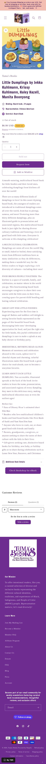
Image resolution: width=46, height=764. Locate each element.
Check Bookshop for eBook (23, 470)
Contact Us (9, 653)
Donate (8, 659)
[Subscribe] (38, 707)
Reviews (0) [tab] (12, 502)
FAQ (7, 665)
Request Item (22, 164)
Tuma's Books (12, 748)
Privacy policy (11, 752)
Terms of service (23, 752)
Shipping (5, 129)
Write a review (23, 522)
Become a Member (13, 629)
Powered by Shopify (25, 748)
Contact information (16, 756)
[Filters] (4, 509)
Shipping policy (37, 752)
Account (8, 683)
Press (7, 677)
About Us (9, 647)
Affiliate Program (12, 641)
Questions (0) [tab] (33, 502)
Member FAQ (10, 635)
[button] (5, 18)
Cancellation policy (32, 756)
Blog (7, 671)
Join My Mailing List (13, 623)
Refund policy (39, 748)
